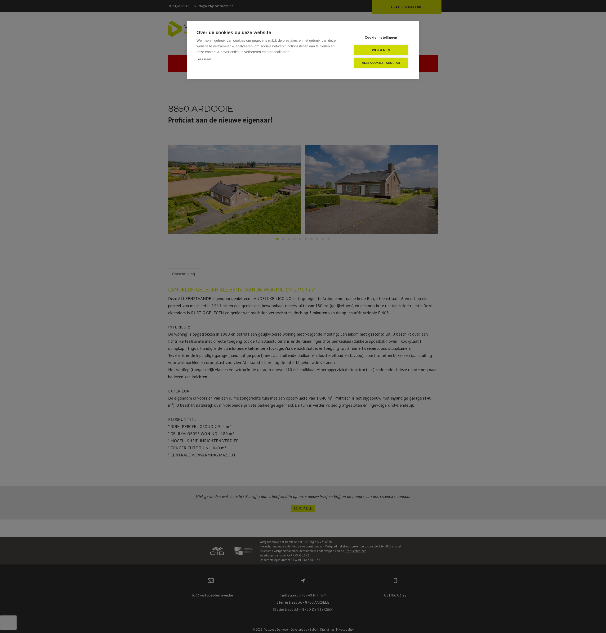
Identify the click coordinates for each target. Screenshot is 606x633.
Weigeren (381, 50)
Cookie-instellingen (381, 37)
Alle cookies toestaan (381, 62)
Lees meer (203, 59)
